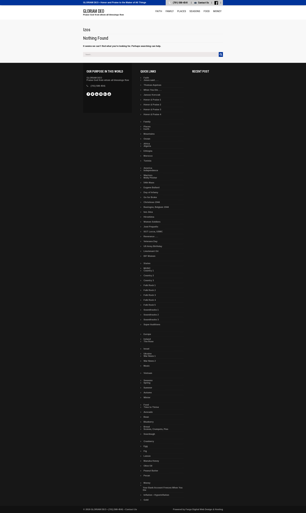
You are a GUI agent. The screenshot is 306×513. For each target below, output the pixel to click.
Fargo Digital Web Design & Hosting (204, 509)
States (147, 263)
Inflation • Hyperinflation (156, 495)
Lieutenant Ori (151, 251)
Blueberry (149, 422)
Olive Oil (148, 466)
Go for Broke (150, 197)
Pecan (147, 475)
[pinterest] (101, 94)
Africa (147, 143)
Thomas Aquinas (152, 85)
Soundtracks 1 (151, 310)
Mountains (149, 134)
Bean (146, 417)
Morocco (148, 156)
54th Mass (149, 182)
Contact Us (203, 2)
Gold (146, 500)
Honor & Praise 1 (152, 100)
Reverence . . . (151, 236)
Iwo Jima (148, 212)
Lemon (147, 456)
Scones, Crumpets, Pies (156, 429)
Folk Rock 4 (150, 300)
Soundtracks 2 (151, 315)
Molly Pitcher (150, 178)
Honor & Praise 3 (152, 109)
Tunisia (147, 161)
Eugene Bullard (151, 187)
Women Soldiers (152, 222)
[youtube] (109, 94)
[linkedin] (96, 94)
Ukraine (148, 353)
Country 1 (149, 270)
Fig (145, 451)
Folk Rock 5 (150, 305)
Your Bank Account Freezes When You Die (163, 488)
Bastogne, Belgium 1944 (156, 207)
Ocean (147, 139)
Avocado (148, 412)
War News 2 (150, 361)
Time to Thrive (151, 407)
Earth (146, 129)
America (148, 168)
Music (147, 366)
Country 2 (149, 275)
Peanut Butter (151, 471)
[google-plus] (105, 94)
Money (217, 11)
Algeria (147, 146)
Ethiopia (148, 151)
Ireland (147, 339)
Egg (146, 446)
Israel (146, 349)
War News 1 (150, 356)
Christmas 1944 (152, 202)
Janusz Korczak (152, 95)
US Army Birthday (153, 246)
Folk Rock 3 (150, 295)
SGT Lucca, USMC (153, 231)
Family (170, 11)
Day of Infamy (151, 192)
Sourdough (149, 434)
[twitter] (92, 94)
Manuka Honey (151, 461)
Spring (147, 383)
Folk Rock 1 (150, 285)
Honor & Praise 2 (152, 104)
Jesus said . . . (151, 80)
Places (181, 11)
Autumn (148, 392)
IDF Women (149, 256)
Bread (147, 427)
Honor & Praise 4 (152, 114)
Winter (147, 397)
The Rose (148, 341)
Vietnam (148, 373)
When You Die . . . (152, 90)
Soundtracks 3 (151, 319)
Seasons (194, 11)
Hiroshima (149, 217)
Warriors (148, 175)
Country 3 (149, 280)
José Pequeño (151, 227)
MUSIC (147, 268)
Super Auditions (152, 324)
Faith (158, 11)
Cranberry (149, 441)
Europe (147, 334)
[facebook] (88, 94)
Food (207, 11)
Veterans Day (150, 241)
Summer (148, 388)
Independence (151, 170)
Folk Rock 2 (150, 290)
